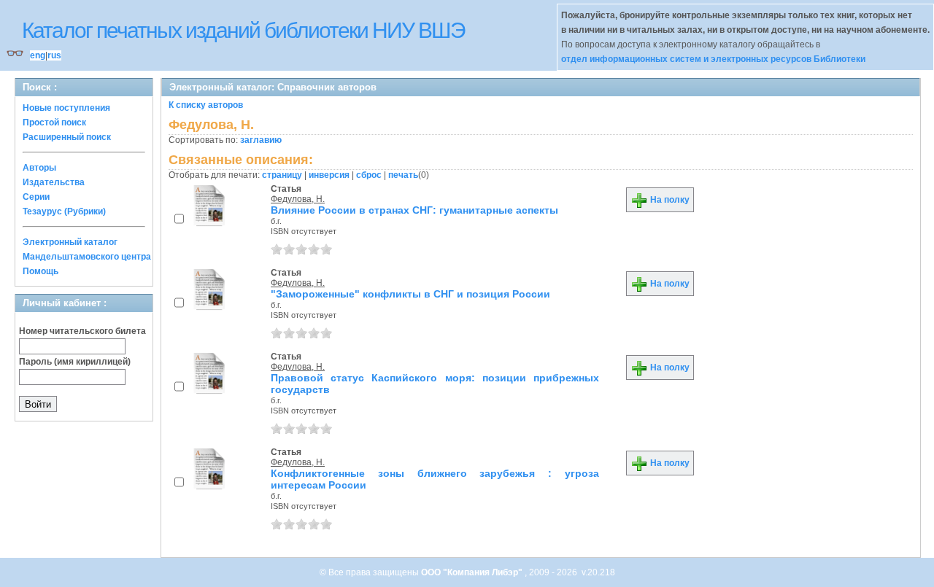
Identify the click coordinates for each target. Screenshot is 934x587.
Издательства (54, 182)
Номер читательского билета (82, 331)
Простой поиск (54, 122)
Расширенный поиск (67, 137)
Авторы (39, 168)
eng (37, 55)
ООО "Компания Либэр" (473, 572)
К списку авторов (206, 105)
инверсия (329, 175)
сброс (369, 175)
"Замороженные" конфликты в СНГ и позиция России (410, 294)
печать (403, 175)
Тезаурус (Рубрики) (64, 211)
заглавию (261, 140)
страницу (282, 175)
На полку (669, 200)
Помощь (40, 271)
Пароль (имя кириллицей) (75, 362)
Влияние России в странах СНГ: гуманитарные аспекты (414, 210)
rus (54, 55)
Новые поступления (66, 108)
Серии (36, 197)
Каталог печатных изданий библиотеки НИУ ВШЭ (243, 30)
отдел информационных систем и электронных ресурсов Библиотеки (713, 59)
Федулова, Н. (298, 199)
